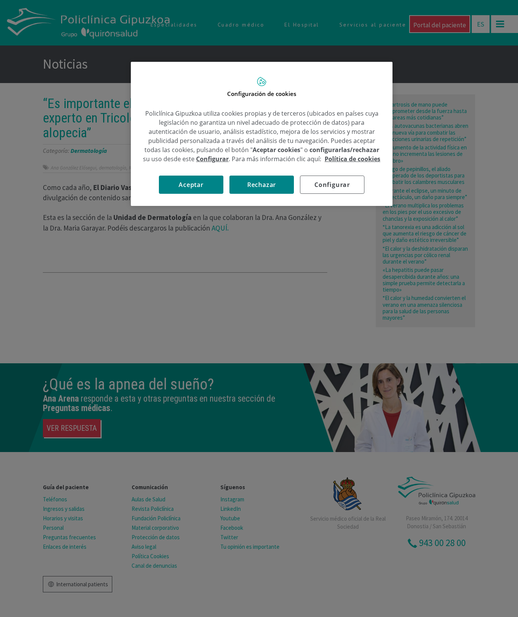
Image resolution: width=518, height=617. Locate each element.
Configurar (332, 185)
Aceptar (191, 185)
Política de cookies (352, 159)
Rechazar (261, 185)
